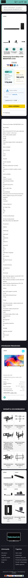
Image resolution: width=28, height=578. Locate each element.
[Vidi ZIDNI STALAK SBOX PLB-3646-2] (8, 418)
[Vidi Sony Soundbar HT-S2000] (19, 476)
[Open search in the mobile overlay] (18, 2)
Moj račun (4, 553)
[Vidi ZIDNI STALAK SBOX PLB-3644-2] (19, 435)
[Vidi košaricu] (22, 2)
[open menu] (25, 2)
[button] (23, 17)
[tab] (10, 399)
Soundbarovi (19, 7)
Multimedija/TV (11, 7)
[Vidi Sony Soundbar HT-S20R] (8, 493)
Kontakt (3, 555)
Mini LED (22, 390)
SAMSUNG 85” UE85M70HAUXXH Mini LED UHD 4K (12, 377)
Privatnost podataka (21, 560)
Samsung (8, 112)
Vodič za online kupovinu (5, 559)
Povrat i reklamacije (21, 562)
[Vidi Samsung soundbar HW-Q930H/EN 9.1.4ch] (19, 493)
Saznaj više (14, 94)
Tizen (23, 389)
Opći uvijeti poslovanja (18, 554)
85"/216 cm (22, 384)
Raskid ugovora (19, 564)
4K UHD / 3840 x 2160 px (20, 386)
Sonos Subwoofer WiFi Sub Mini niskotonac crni (8, 518)
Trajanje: (6, 97)
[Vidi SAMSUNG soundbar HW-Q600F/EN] (8, 476)
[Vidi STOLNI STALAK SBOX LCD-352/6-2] (19, 418)
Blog (2, 562)
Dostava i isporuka (20, 557)
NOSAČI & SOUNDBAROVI (14, 409)
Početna (5, 7)
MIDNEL (14, 573)
